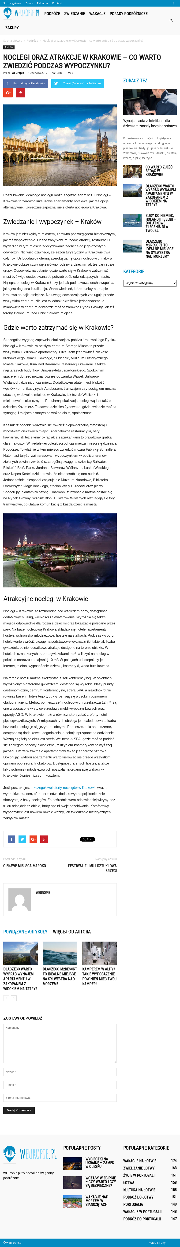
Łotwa (128, 1182)
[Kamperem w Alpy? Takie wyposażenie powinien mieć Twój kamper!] (99, 953)
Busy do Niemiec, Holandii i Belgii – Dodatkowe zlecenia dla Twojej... (161, 223)
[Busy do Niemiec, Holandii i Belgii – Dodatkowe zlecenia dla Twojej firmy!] (132, 220)
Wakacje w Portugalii (142, 1212)
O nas (29, 3)
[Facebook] (173, 3)
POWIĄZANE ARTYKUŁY (25, 932)
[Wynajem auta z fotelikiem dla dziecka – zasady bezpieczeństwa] (150, 102)
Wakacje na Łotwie (139, 1161)
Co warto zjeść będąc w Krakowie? (159, 171)
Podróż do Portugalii (142, 1219)
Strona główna (12, 3)
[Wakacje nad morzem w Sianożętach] (72, 1201)
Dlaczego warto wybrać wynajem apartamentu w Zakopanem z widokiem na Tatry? (20, 979)
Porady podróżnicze (129, 13)
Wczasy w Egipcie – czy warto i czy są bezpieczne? (101, 1182)
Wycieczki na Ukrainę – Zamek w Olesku (100, 1163)
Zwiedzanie (74, 13)
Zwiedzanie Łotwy (139, 1168)
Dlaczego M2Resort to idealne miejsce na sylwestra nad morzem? (159, 249)
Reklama (42, 3)
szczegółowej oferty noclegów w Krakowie (64, 788)
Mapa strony (157, 1243)
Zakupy (12, 27)
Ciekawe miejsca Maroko (24, 866)
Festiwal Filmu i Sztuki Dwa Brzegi (92, 868)
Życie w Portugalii (139, 1175)
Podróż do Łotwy (138, 1197)
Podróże (52, 13)
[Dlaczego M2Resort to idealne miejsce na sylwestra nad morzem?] (60, 953)
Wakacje (97, 13)
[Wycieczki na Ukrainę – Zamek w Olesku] (72, 1163)
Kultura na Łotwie (139, 1190)
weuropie (18, 72)
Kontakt (57, 3)
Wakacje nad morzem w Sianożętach (97, 1201)
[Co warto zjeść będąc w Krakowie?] (132, 171)
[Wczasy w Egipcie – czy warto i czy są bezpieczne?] (72, 1182)
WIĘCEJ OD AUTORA (72, 932)
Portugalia (133, 1204)
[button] (171, 20)
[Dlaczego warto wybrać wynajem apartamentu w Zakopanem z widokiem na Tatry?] (20, 953)
